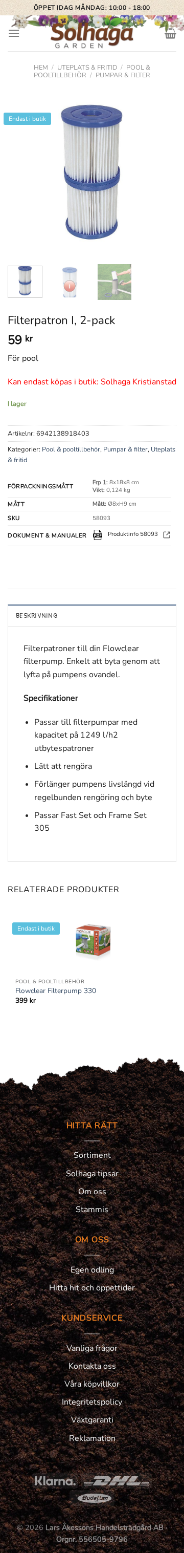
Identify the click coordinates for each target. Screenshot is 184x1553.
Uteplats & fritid (87, 67)
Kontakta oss (92, 1366)
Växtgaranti (92, 1420)
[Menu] (14, 33)
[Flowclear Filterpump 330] (92, 940)
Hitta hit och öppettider (92, 1287)
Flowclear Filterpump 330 (55, 991)
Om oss (92, 1191)
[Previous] (24, 172)
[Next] (160, 172)
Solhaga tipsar (92, 1173)
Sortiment (92, 1155)
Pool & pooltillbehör (71, 449)
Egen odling (92, 1270)
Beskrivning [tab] (36, 616)
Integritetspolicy (92, 1402)
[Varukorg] (170, 33)
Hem (41, 67)
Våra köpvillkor (92, 1384)
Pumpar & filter (123, 75)
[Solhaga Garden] (92, 33)
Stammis (92, 1209)
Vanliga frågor (92, 1348)
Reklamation (92, 1438)
